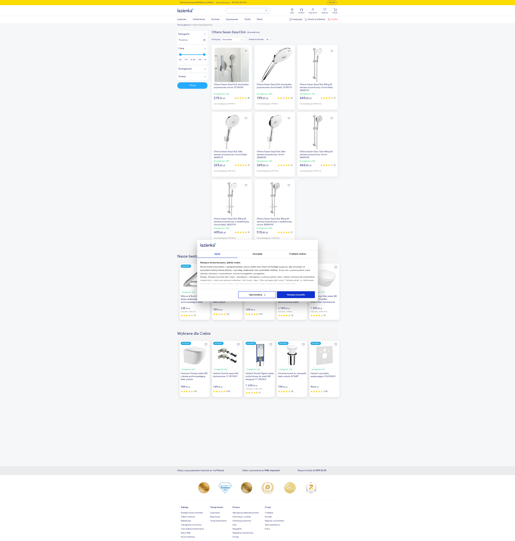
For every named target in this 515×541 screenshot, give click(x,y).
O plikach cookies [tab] (297, 254)
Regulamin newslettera (243, 533)
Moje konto (313, 13)
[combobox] (233, 39)
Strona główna (183, 25)
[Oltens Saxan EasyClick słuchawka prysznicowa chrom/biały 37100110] (275, 65)
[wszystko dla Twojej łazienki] (191, 9)
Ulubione (324, 13)
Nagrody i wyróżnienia (274, 521)
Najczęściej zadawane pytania (246, 513)
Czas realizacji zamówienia (192, 529)
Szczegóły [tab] (257, 254)
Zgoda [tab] (217, 254)
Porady (236, 537)
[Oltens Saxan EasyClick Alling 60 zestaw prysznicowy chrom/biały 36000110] (318, 65)
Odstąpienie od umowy (191, 525)
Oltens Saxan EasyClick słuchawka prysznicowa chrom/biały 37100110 (274, 86)
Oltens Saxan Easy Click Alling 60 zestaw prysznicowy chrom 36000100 (316, 154)
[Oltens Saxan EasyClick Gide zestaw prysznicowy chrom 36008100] (275, 132)
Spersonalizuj (255, 295)
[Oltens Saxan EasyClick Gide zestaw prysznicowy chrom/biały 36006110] (232, 132)
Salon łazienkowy (272, 525)
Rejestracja (215, 517)
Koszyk (335, 13)
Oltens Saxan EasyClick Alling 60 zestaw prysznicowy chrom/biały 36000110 (316, 87)
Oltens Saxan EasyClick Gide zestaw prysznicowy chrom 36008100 (271, 154)
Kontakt (268, 517)
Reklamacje (186, 521)
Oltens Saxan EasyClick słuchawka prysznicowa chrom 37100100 (231, 86)
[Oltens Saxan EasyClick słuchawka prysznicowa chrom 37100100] (232, 65)
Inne (234, 525)
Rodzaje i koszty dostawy (192, 513)
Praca (267, 529)
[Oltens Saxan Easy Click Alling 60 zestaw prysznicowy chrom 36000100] (318, 132)
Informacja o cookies (242, 517)
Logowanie (215, 513)
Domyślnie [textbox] (227, 40)
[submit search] (265, 10)
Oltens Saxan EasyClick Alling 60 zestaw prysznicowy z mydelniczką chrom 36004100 (274, 222)
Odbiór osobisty (188, 517)
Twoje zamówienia (218, 521)
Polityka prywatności (242, 521)
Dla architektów (188, 537)
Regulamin (237, 529)
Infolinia (301, 13)
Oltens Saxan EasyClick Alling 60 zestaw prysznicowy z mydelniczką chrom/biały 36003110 (231, 222)
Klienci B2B (185, 533)
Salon (292, 13)
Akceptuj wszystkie (296, 295)
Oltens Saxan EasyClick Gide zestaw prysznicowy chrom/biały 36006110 (230, 154)
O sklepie (269, 513)
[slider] (180, 54)
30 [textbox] (267, 40)
